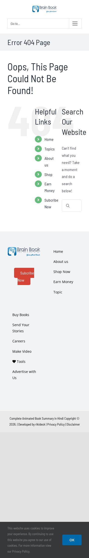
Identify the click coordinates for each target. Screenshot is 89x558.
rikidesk (40, 424)
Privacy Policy (56, 424)
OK (71, 540)
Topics (49, 148)
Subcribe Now (26, 276)
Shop (48, 174)
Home (49, 139)
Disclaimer (73, 424)
